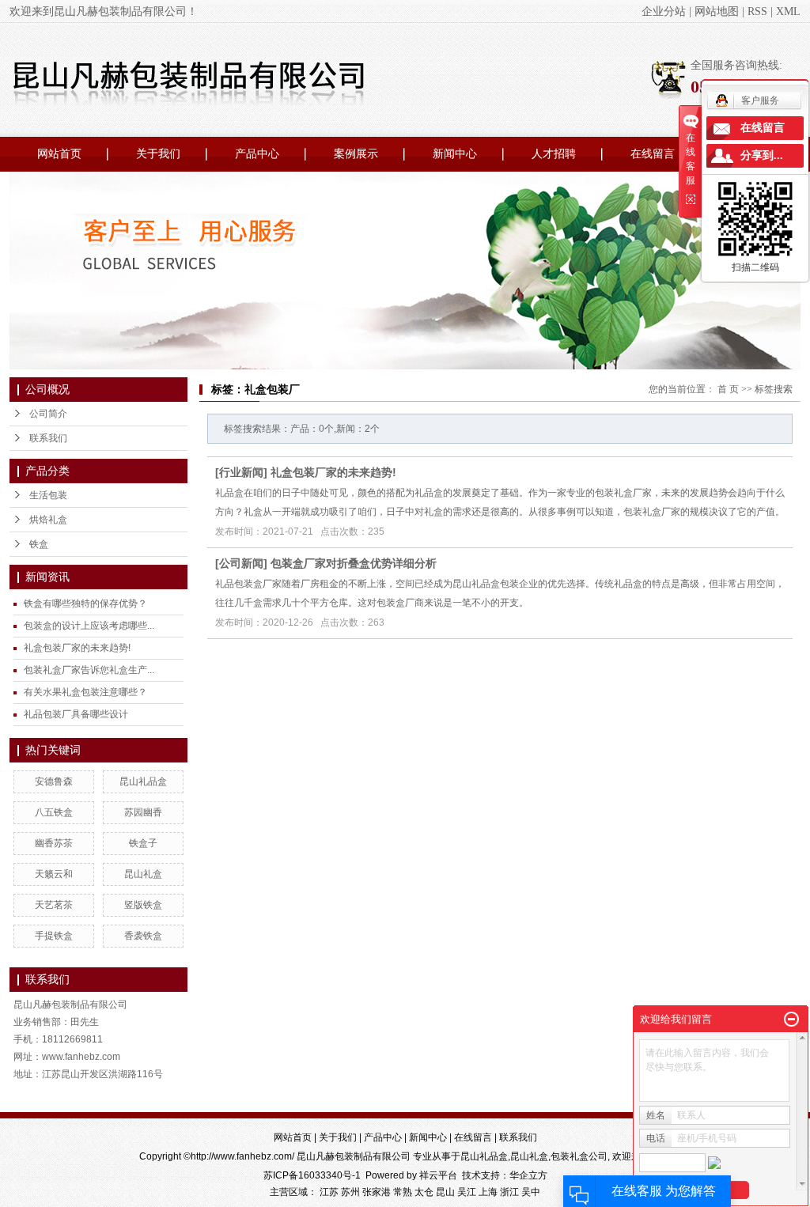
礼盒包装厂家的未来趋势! (77, 647)
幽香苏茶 (54, 843)
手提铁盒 (54, 935)
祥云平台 (438, 1175)
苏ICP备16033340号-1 (312, 1175)
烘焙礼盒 (48, 519)
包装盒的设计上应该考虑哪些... (89, 625)
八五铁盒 (54, 812)
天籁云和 (54, 874)
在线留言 (652, 154)
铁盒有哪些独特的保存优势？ (85, 603)
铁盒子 (143, 843)
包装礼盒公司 (579, 1156)
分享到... (761, 155)
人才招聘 (554, 154)
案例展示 (356, 154)
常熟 (402, 1192)
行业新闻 (241, 472)
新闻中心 (455, 154)
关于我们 (158, 154)
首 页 (728, 389)
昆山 (445, 1192)
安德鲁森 (54, 781)
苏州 (350, 1192)
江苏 (329, 1192)
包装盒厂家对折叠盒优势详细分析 (354, 563)
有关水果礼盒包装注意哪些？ (85, 692)
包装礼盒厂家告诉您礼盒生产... (89, 669)
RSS (757, 11)
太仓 (423, 1192)
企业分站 (664, 11)
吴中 (530, 1192)
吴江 (466, 1192)
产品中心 (257, 154)
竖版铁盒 (143, 904)
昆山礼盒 (143, 874)
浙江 (509, 1192)
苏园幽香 (143, 812)
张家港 (376, 1192)
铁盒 (38, 544)
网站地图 (717, 11)
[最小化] (791, 1019)
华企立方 (528, 1175)
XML (788, 11)
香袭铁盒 (143, 935)
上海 (488, 1192)
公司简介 (48, 413)
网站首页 (59, 154)
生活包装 (48, 495)
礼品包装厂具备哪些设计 (76, 714)
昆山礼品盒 (143, 781)
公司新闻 (241, 563)
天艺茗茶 (54, 904)
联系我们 (48, 438)
